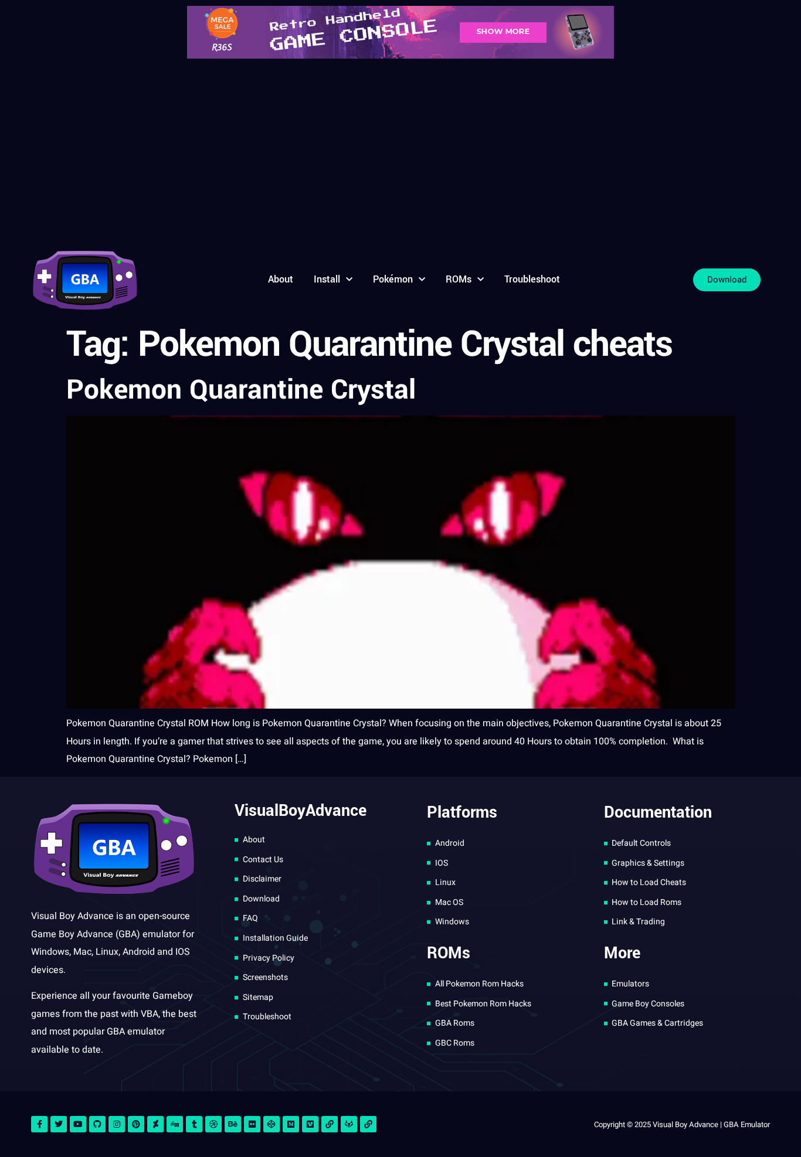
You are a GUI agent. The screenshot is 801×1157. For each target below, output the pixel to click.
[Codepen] (271, 1124)
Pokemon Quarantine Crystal (241, 389)
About (280, 279)
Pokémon (393, 279)
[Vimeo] (310, 1124)
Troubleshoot (532, 279)
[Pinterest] (136, 1124)
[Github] (97, 1124)
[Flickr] (252, 1124)
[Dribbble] (213, 1124)
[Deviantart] (155, 1124)
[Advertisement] (400, 152)
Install (327, 279)
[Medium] (291, 1124)
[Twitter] (58, 1124)
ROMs (458, 279)
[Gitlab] (349, 1124)
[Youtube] (78, 1124)
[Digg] (175, 1124)
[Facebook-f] (39, 1124)
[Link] (329, 1124)
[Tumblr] (194, 1124)
